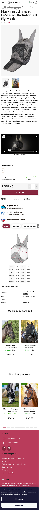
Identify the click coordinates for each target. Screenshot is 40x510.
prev (2, 329)
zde (25, 494)
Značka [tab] (30, 226)
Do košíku (20, 192)
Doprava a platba (8, 467)
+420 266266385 (13, 443)
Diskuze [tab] (16, 226)
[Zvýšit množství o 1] (36, 186)
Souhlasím (19, 505)
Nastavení (19, 499)
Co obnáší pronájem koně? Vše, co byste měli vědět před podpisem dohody (19, 484)
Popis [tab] (6, 226)
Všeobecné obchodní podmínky (13, 458)
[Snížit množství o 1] (29, 186)
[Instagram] (9, 448)
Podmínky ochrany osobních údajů (14, 464)
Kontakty (5, 470)
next (38, 329)
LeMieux (10, 23)
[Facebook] (4, 448)
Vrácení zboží (6, 461)
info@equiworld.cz (13, 438)
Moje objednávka (8, 473)
